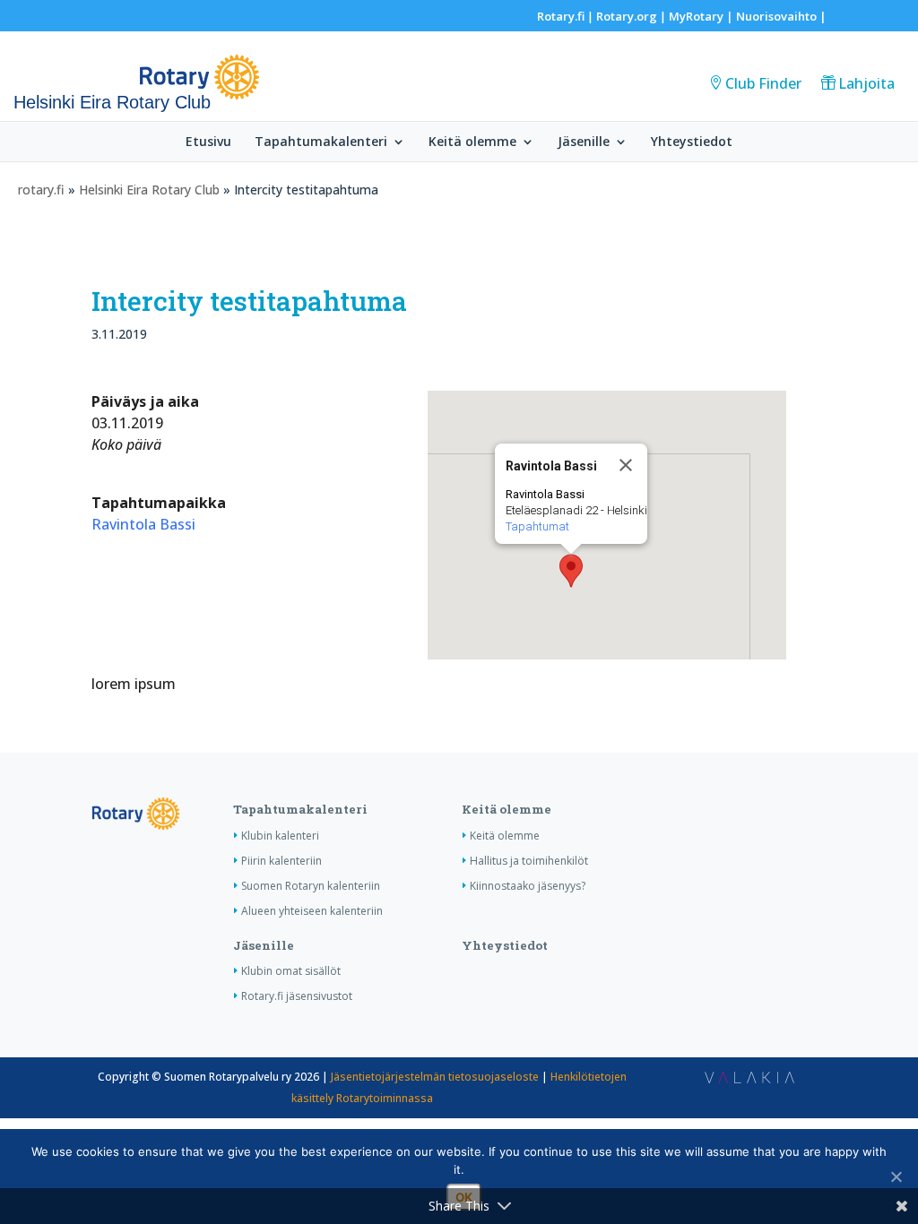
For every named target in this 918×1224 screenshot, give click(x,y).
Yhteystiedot (691, 142)
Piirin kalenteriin (281, 860)
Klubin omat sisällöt (291, 970)
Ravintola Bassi (143, 524)
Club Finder (763, 83)
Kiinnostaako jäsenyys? (527, 885)
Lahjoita (866, 83)
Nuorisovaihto (776, 16)
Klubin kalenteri (280, 835)
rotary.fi (41, 189)
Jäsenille (584, 142)
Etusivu (208, 142)
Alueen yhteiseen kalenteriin (312, 910)
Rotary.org (626, 16)
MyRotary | (702, 16)
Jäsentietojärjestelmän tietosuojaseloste (435, 1076)
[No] (896, 1176)
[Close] (625, 465)
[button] (571, 571)
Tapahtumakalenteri (321, 142)
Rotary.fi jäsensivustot (296, 996)
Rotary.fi (561, 16)
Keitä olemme (472, 142)
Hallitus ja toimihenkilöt (529, 860)
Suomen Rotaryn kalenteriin (310, 885)
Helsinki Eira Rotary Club (149, 189)
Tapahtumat (537, 526)
